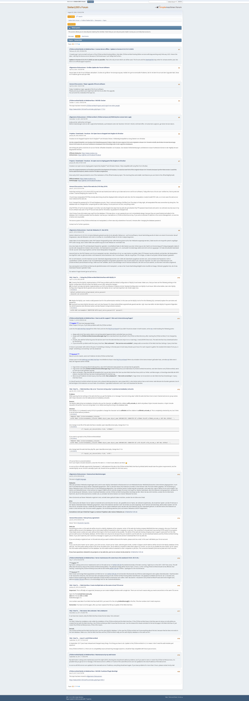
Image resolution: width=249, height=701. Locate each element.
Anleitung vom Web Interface (90, 360)
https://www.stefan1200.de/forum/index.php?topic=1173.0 (87, 109)
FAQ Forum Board (121, 360)
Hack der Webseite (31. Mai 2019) (97, 230)
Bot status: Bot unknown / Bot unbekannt (93, 611)
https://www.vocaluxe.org (89, 153)
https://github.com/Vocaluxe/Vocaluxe (89, 155)
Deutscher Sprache (83, 523)
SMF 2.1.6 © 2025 (70, 697)
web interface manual (83, 329)
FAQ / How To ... (74, 277)
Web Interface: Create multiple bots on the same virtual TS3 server (101, 585)
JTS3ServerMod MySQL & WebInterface (81, 49)
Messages (71, 36)
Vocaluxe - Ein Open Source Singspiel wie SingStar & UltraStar (103, 133)
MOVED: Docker (101, 100)
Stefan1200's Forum (77, 7)
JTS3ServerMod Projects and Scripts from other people (103, 106)
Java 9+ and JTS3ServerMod (89, 638)
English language (81, 479)
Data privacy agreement (91, 518)
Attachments (85, 36)
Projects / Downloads (76, 161)
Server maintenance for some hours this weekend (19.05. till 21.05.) (117, 558)
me (151, 329)
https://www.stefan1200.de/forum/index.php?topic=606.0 (86, 680)
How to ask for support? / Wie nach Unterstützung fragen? (114, 318)
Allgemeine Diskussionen (77, 67)
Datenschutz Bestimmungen (96, 474)
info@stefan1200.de (131, 512)
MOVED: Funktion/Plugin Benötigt (106, 671)
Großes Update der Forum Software (98, 67)
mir (168, 360)
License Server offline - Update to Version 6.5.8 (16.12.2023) (115, 49)
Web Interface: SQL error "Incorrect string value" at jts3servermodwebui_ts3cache (107, 389)
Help (166, 697)
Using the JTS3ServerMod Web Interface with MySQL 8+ (98, 277)
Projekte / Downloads (76, 133)
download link (150, 60)
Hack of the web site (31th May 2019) (95, 186)
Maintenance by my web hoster (106, 655)
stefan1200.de (117, 565)
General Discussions (76, 84)
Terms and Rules (173, 697)
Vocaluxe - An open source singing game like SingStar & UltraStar (105, 161)
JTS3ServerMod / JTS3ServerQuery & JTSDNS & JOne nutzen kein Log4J (109, 117)
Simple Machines (79, 697)
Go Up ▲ (180, 697)
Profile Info (71, 24)
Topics (78, 36)
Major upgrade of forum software (94, 84)
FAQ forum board (113, 329)
